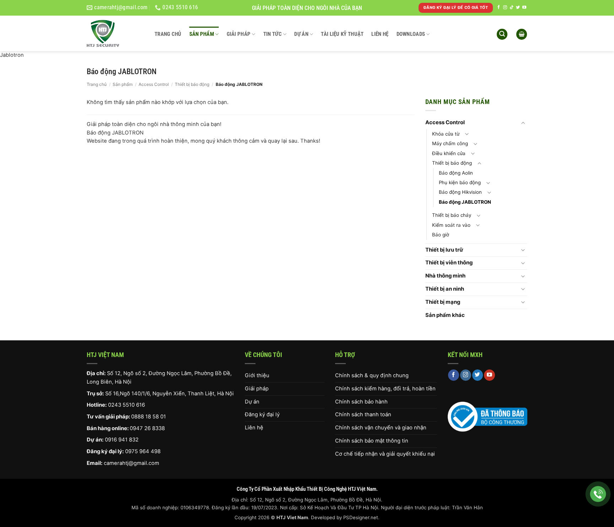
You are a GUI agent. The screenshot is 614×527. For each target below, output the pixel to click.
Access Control (154, 84)
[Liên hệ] (598, 494)
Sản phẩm (201, 34)
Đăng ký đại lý (262, 414)
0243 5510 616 (126, 405)
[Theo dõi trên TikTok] (511, 7)
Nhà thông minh (445, 276)
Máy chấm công (450, 143)
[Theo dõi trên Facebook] (499, 7)
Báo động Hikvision (460, 192)
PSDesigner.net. (361, 517)
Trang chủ (168, 34)
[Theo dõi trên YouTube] (524, 7)
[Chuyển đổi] (523, 123)
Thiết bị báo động (192, 84)
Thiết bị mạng (442, 302)
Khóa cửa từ (445, 134)
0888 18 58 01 (148, 416)
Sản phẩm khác (445, 315)
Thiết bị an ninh (444, 289)
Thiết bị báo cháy (451, 215)
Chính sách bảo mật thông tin (371, 441)
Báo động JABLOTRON (465, 202)
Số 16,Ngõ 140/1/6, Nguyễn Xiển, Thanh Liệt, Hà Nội (169, 393)
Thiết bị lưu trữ (444, 250)
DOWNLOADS (411, 34)
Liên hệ (379, 34)
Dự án (301, 34)
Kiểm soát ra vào (451, 225)
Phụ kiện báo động (460, 182)
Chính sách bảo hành (361, 402)
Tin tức (272, 34)
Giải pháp (239, 34)
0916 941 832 (122, 440)
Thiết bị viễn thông (449, 262)
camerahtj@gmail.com (131, 463)
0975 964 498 (143, 451)
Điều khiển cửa (448, 153)
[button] (502, 34)
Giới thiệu (257, 375)
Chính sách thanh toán (363, 414)
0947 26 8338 (147, 428)
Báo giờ (440, 234)
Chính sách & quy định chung (372, 375)
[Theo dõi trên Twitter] (518, 7)
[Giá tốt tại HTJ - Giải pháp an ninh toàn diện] (115, 33)
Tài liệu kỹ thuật (342, 34)
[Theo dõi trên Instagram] (505, 7)
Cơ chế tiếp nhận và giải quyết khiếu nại (385, 454)
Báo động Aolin (456, 173)
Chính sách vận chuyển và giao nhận (380, 427)
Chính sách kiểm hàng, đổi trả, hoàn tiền (385, 388)
